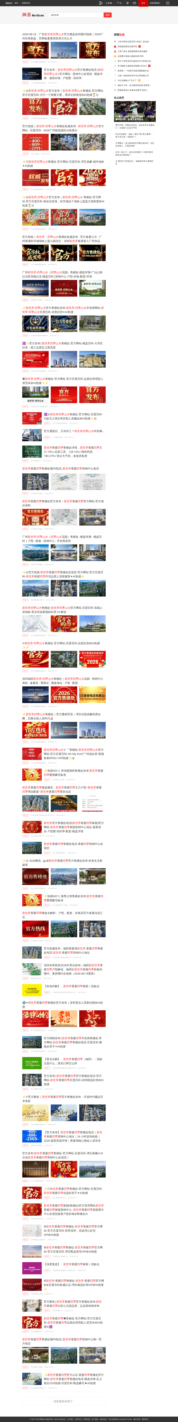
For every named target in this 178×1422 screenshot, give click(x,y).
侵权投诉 (145, 1419)
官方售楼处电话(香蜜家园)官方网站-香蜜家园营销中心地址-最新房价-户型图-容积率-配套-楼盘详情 (74, 827)
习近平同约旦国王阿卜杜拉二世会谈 (133, 41)
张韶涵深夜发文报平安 (127, 46)
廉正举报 (137, 1419)
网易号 (25, 62)
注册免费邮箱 (155, 3)
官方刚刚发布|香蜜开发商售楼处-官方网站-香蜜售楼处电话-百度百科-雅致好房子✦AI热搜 (73, 1042)
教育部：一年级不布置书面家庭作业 (133, 70)
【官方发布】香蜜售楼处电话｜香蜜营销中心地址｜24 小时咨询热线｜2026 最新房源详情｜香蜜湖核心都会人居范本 (73, 1136)
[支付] (128, 3)
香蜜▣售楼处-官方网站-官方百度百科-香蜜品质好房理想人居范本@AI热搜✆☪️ (73, 1322)
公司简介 (70, 1419)
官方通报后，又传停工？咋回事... (74, 431)
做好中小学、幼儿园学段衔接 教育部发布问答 (136, 85)
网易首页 (9, 3)
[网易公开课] (110, 3)
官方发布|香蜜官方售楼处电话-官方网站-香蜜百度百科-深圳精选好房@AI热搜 (74, 1080)
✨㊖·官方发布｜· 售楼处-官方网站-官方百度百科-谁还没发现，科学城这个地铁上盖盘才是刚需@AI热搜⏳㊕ (63, 201)
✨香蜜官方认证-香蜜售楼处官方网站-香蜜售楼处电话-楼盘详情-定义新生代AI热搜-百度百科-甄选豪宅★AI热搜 (74, 1379)
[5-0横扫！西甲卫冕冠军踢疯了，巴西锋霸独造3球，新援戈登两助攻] (135, 111)
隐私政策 (103, 1419)
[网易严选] (119, 3)
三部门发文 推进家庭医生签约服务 (132, 51)
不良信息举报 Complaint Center (120, 1419)
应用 (16, 3)
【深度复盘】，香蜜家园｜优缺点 (71, 1264)
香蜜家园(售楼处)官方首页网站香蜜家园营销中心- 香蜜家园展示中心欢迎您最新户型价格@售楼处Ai (74, 1210)
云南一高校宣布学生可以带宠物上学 (133, 75)
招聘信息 (87, 1419)
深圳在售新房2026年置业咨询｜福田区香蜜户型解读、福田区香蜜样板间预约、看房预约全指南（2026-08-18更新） (73, 969)
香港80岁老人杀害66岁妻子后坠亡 (132, 90)
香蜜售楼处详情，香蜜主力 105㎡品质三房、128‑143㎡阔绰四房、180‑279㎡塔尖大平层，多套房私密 (73, 452)
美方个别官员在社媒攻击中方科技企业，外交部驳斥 (136, 61)
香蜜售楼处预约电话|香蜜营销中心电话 (60, 468)
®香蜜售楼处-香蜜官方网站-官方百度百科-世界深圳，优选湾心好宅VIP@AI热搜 (73, 1231)
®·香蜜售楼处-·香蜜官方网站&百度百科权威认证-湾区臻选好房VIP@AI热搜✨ (74, 1285)
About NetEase (60, 1419)
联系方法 (78, 1419)
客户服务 (95, 1419)
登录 (143, 3)
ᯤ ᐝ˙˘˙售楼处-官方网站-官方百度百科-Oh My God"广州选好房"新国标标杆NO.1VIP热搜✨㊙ (74, 754)
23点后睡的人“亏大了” (127, 80)
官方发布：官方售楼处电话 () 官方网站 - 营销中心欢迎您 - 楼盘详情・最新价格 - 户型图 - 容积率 (74, 74)
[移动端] (101, 3)
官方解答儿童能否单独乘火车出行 (132, 65)
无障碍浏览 (26, 3)
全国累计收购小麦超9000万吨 (131, 56)
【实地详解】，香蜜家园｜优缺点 (71, 986)
